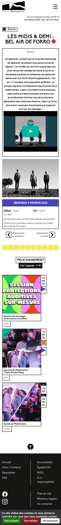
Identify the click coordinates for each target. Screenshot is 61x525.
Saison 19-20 (51, 17)
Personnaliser (50, 520)
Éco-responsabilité (45, 479)
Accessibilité (44, 462)
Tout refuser (30, 520)
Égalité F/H (43, 467)
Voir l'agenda (27, 265)
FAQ (4, 477)
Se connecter (45, 503)
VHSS (40, 472)
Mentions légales (47, 498)
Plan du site (44, 493)
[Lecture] (30, 131)
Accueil (30, 17)
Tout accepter (11, 520)
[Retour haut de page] (30, 449)
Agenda (39, 17)
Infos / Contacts (11, 467)
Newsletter (8, 472)
